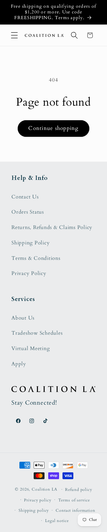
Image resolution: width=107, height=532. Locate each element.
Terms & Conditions (35, 258)
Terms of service (74, 500)
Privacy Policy (29, 273)
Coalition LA (44, 489)
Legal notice (57, 520)
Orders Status (27, 212)
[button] (14, 35)
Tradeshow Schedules (36, 333)
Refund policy (78, 489)
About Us (23, 318)
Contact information (75, 510)
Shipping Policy (30, 243)
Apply (18, 364)
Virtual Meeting (30, 348)
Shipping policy (34, 510)
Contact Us (25, 197)
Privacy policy (37, 500)
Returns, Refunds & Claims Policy (51, 227)
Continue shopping (53, 128)
